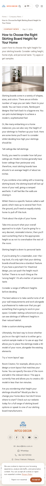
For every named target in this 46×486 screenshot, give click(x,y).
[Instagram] (10, 437)
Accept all (36, 480)
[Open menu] (42, 6)
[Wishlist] (37, 6)
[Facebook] (16, 437)
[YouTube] (29, 437)
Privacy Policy (27, 474)
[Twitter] (23, 437)
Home (4, 17)
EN (28, 6)
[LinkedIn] (35, 437)
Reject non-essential (19, 480)
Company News (15, 17)
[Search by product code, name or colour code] (20, 6)
